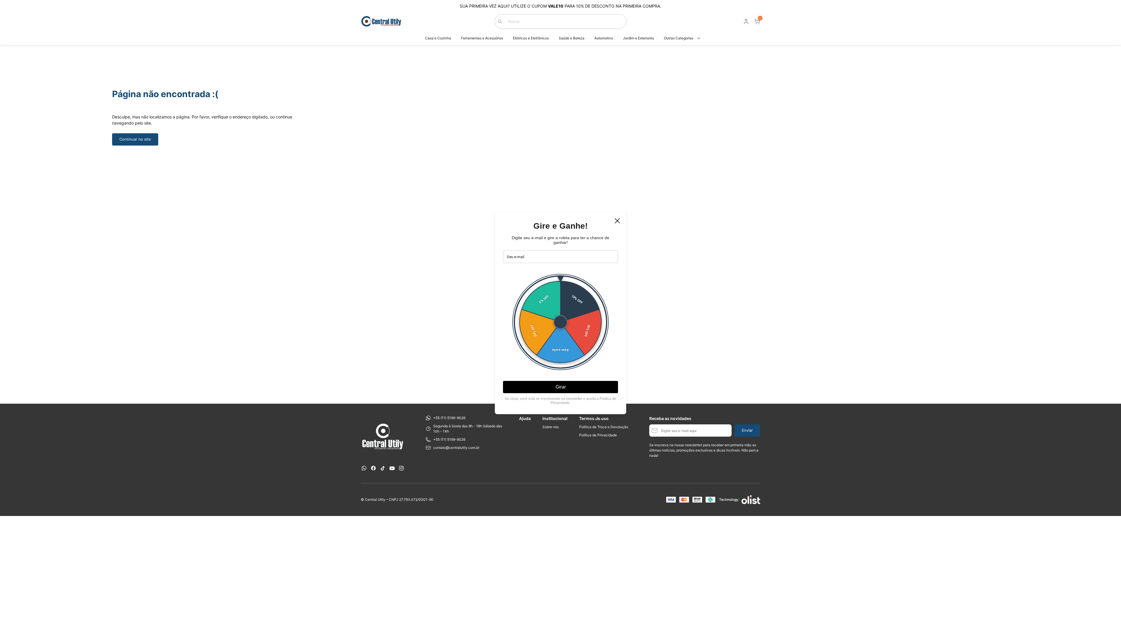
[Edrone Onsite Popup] (560, 315)
